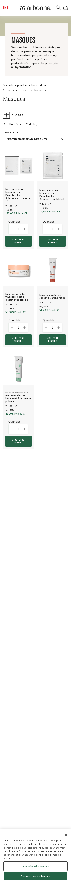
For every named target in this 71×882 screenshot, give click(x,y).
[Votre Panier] (65, 8)
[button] (7, 8)
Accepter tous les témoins (35, 876)
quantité (14, 222)
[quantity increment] (24, 229)
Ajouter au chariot (18, 241)
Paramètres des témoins (36, 866)
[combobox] (35, 139)
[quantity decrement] (12, 229)
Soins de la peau (17, 90)
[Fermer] (66, 835)
